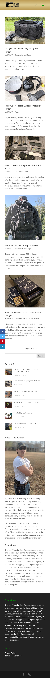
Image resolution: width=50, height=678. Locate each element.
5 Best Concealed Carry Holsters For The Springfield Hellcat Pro (27, 370)
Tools (17, 112)
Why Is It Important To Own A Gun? (25, 424)
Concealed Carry (21, 171)
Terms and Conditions (13, 656)
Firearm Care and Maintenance (27, 319)
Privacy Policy (10, 653)
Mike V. (10, 55)
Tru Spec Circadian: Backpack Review (21, 245)
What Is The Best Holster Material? (25, 391)
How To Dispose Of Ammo (22, 413)
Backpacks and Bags (23, 55)
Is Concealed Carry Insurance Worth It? (26, 402)
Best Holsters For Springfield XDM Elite (26, 381)
